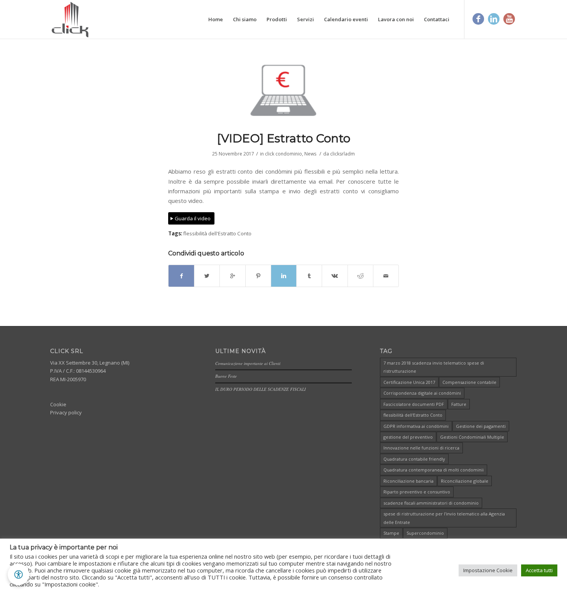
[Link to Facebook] (478, 19)
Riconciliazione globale (464, 481)
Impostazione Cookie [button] (488, 570)
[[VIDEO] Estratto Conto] (283, 90)
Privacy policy (66, 412)
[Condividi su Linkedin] (283, 276)
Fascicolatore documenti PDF (413, 404)
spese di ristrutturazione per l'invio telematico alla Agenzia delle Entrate (444, 518)
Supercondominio (425, 533)
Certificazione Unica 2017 (409, 382)
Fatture (458, 404)
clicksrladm (342, 153)
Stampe (391, 533)
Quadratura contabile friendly (414, 459)
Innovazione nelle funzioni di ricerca (421, 448)
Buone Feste (226, 376)
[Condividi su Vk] (334, 276)
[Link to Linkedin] (494, 19)
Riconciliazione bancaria (408, 481)
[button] (18, 574)
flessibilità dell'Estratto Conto (217, 233)
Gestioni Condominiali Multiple (472, 437)
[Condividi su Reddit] (360, 276)
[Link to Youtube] (509, 19)
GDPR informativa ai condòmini (416, 426)
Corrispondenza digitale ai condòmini (422, 393)
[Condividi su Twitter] (206, 276)
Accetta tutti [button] (539, 570)
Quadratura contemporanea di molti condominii (433, 470)
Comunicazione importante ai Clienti (247, 363)
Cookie (58, 404)
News (310, 153)
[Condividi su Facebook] (181, 276)
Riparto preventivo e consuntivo (416, 492)
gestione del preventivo (408, 437)
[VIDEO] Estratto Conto (283, 138)
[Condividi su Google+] (232, 276)
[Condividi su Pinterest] (258, 276)
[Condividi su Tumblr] (309, 276)
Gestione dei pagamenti (481, 426)
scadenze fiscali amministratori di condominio (431, 503)
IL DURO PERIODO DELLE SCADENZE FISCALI (260, 389)
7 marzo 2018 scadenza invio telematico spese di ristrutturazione (433, 367)
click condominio (283, 153)
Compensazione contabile (469, 382)
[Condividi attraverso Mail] (385, 276)
